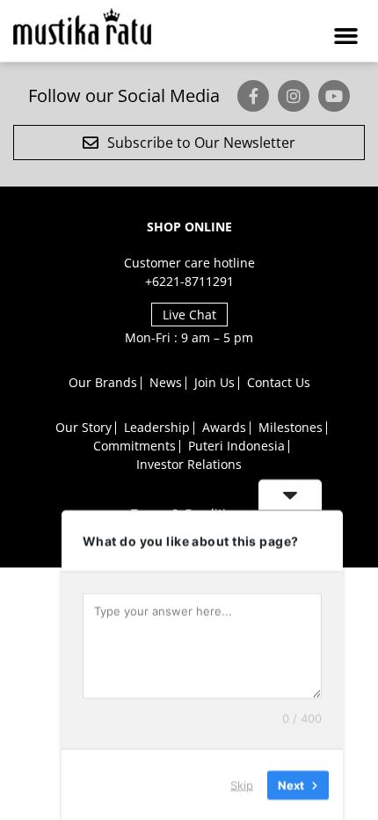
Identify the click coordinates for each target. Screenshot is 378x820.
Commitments (134, 445)
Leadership (157, 427)
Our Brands (103, 382)
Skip (241, 784)
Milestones (290, 427)
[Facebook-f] (253, 96)
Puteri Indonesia (236, 445)
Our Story (83, 427)
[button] (346, 35)
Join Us (214, 382)
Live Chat (189, 314)
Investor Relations (189, 464)
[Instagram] (293, 96)
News (165, 382)
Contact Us (278, 382)
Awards (224, 427)
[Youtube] (334, 96)
